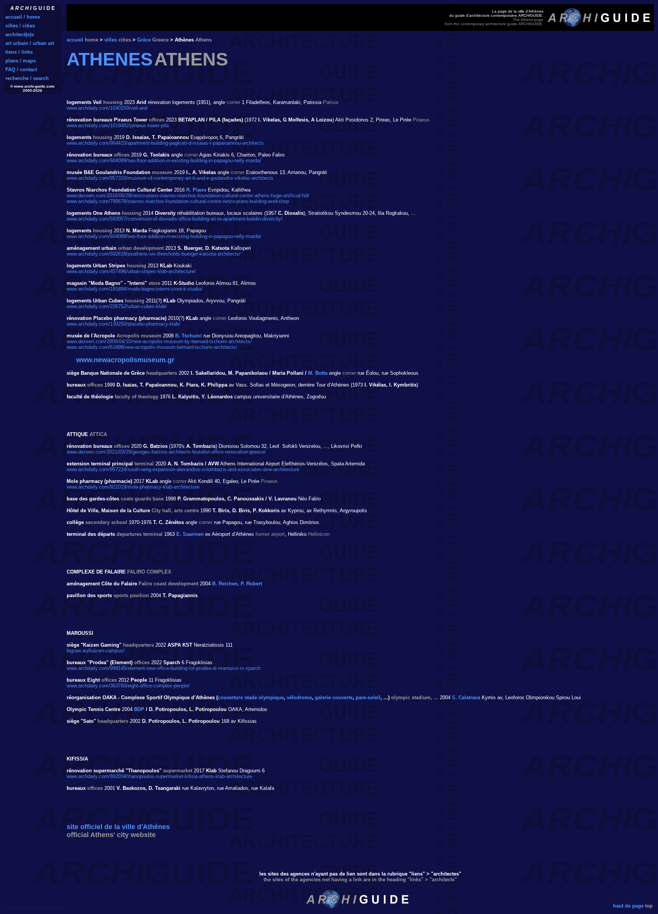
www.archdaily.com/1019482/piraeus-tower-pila (118, 125)
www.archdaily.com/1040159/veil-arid (107, 108)
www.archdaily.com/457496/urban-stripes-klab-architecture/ (131, 271)
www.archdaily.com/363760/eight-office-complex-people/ (128, 686)
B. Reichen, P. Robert (237, 583)
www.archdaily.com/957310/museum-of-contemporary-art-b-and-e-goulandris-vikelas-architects (170, 178)
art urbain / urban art (29, 43)
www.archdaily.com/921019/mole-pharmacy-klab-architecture (133, 487)
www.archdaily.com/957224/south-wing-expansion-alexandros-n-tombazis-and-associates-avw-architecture (183, 469)
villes (110, 40)
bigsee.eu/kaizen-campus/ (96, 651)
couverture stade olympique (251, 697)
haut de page (628, 906)
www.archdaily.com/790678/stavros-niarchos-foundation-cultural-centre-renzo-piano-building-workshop (178, 201)
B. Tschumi (188, 336)
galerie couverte (334, 697)
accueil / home (22, 17)
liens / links (19, 52)
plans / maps (20, 61)
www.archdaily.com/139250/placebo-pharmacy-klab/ (123, 324)
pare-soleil (368, 697)
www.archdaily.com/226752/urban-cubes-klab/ (117, 306)
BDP (139, 709)
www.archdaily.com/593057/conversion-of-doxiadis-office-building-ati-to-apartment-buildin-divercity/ (175, 219)
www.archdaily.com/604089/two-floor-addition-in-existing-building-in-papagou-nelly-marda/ (164, 160)
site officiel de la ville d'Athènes (118, 827)
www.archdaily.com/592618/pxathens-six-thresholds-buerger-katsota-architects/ (154, 254)
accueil (75, 40)
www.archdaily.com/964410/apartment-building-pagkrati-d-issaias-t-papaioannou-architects (165, 143)
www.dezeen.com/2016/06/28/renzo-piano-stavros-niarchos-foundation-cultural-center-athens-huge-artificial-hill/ (188, 195)
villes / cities (20, 26)
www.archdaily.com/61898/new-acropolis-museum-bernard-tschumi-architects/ (152, 347)
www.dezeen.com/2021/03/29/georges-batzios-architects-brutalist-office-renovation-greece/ (166, 452)
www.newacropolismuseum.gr (125, 360)
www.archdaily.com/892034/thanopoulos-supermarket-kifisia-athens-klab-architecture (159, 776)
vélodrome (299, 697)
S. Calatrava (466, 697)
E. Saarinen (190, 534)
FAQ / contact (21, 69)
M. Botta (317, 373)
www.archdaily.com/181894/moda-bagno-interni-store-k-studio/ (135, 289)
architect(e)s (19, 34)
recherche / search (27, 78)
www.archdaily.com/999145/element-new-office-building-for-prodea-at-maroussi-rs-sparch (163, 668)
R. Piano (196, 190)
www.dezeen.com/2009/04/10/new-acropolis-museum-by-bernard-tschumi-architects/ (159, 341)
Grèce (144, 40)
